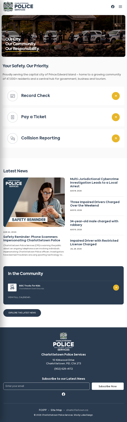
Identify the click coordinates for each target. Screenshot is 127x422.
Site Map (56, 410)
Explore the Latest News (22, 313)
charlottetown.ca (77, 410)
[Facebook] (112, 6)
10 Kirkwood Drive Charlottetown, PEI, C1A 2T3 (63, 362)
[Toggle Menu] (120, 6)
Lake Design (87, 415)
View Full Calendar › (19, 298)
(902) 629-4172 (63, 369)
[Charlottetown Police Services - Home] (18, 7)
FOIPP (43, 410)
